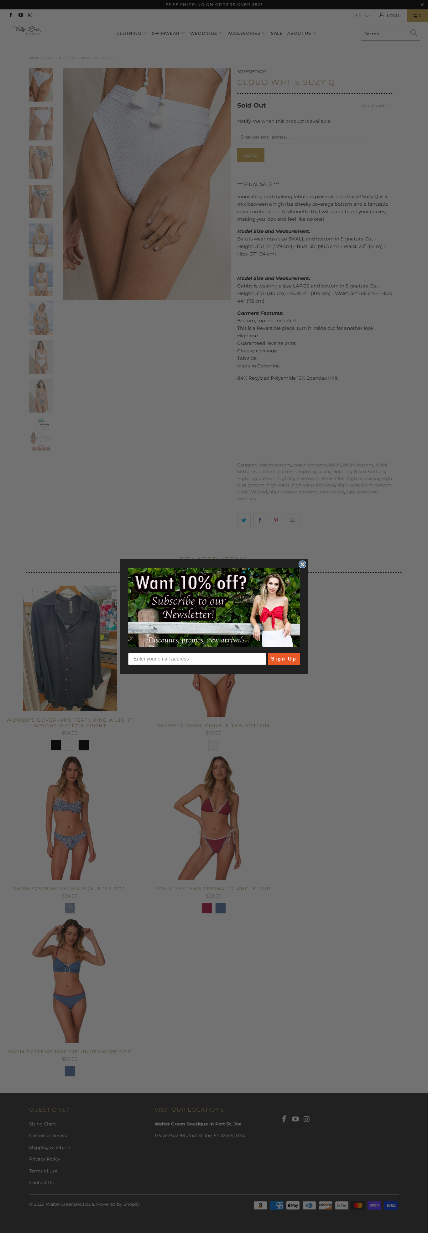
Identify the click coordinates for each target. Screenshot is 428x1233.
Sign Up (284, 658)
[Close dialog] (302, 564)
